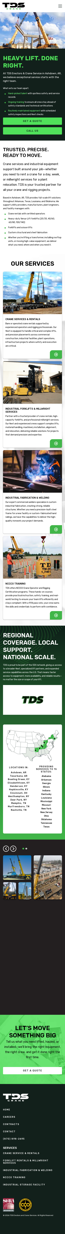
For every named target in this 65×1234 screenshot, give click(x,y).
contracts (11, 1124)
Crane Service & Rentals (21, 1153)
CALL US (32, 130)
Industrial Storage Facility (24, 1185)
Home (6, 1110)
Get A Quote (32, 1070)
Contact (9, 1131)
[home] (13, 6)
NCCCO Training (14, 1177)
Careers (9, 1117)
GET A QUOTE (32, 121)
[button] (60, 6)
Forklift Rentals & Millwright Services (26, 1161)
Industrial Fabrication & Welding (28, 1170)
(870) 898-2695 (14, 1139)
